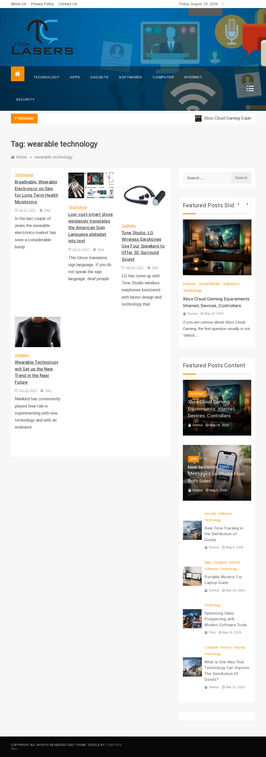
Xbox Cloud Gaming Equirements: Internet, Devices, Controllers (217, 302)
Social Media (209, 284)
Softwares (130, 77)
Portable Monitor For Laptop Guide (223, 580)
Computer (163, 77)
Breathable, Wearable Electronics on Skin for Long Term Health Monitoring (36, 192)
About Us (18, 4)
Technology (46, 77)
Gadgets (99, 77)
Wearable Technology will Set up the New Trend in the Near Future (36, 372)
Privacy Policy (42, 4)
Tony (47, 210)
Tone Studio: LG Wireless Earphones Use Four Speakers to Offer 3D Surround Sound (143, 246)
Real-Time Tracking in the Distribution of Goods (223, 534)
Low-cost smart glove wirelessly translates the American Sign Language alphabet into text (90, 227)
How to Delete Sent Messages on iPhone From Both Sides (216, 474)
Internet (193, 77)
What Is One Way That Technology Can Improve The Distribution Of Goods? (226, 671)
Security (25, 99)
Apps (75, 77)
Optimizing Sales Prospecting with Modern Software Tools (225, 619)
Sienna (192, 313)
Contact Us (68, 4)
